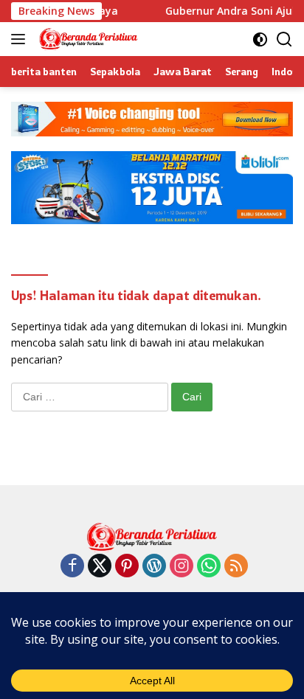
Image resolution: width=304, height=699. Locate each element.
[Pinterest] (127, 567)
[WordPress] (154, 567)
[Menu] (21, 39)
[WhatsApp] (209, 567)
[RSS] (236, 567)
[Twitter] (99, 567)
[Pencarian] (284, 39)
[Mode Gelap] (260, 39)
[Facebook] (72, 567)
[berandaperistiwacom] (87, 39)
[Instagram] (181, 567)
